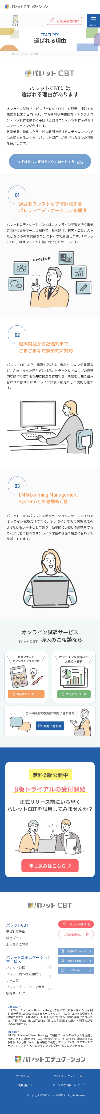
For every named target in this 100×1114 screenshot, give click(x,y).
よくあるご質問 (17, 944)
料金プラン (14, 937)
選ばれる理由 (15, 931)
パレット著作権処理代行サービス (23, 976)
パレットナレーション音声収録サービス (25, 989)
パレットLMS (15, 967)
